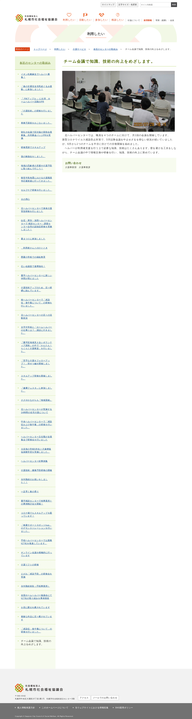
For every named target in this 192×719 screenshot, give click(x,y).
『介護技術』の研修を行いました (36, 112)
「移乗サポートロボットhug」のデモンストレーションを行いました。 (36, 528)
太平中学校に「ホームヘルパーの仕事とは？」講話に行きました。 (36, 330)
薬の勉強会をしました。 (33, 156)
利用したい (69, 20)
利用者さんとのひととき (34, 248)
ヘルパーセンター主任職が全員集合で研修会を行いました (36, 438)
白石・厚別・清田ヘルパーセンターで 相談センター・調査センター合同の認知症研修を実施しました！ (36, 225)
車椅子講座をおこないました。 (36, 123)
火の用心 (25, 199)
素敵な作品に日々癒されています (36, 618)
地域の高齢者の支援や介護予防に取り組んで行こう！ (36, 167)
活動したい (85, 20)
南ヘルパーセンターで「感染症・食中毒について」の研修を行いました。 (36, 303)
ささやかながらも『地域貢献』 (36, 400)
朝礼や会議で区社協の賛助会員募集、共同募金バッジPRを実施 (36, 135)
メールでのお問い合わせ (105, 698)
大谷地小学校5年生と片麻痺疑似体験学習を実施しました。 (36, 450)
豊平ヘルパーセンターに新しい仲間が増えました (36, 277)
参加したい (101, 20)
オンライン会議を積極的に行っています (36, 554)
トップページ (40, 49)
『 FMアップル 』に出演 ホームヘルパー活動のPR (35, 100)
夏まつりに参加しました (33, 239)
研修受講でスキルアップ (33, 147)
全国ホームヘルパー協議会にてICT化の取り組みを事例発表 (36, 596)
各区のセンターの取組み (105, 49)
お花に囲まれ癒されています (35, 607)
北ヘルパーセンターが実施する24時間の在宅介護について (36, 410)
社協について (134, 20)
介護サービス (79, 49)
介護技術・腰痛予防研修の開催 (36, 470)
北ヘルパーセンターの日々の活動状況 (36, 316)
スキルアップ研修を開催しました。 (36, 377)
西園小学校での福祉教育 (33, 257)
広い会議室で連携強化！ (33, 266)
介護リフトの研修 (30, 564)
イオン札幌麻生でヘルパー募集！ (35, 75)
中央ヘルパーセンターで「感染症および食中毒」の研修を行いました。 (36, 424)
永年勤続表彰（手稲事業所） (35, 586)
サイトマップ (108, 4)
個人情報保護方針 (26, 707)
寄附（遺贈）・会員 (165, 20)
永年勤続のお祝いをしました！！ (34, 481)
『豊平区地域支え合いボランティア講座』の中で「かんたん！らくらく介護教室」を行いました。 (36, 347)
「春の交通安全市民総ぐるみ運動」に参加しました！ (36, 88)
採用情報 (148, 20)
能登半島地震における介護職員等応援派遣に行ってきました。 (36, 179)
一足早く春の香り (30, 491)
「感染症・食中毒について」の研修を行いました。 (36, 630)
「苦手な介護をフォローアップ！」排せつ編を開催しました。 (35, 363)
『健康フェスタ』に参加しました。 (36, 389)
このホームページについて (55, 707)
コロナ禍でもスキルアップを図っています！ (36, 514)
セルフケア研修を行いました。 (36, 190)
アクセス (84, 698)
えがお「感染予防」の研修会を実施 (36, 575)
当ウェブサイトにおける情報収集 (91, 707)
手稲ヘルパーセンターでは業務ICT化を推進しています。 (36, 542)
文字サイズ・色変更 (127, 4)
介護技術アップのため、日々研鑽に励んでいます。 (36, 289)
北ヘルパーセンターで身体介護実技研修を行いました (36, 209)
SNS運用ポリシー (124, 707)
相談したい (117, 20)
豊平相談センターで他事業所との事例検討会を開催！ (36, 502)
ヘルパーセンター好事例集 (34, 461)
